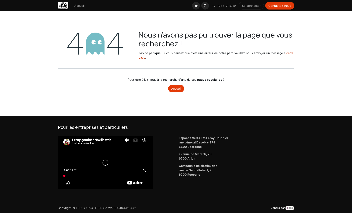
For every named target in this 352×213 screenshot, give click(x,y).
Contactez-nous (279, 6)
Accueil (176, 89)
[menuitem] (79, 5)
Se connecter (251, 6)
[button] (205, 6)
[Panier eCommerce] (196, 6)
